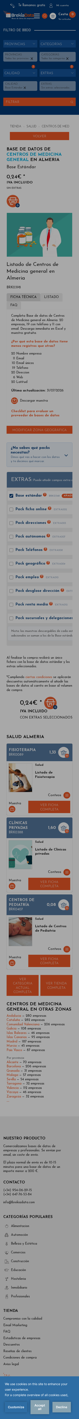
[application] (39, 1397)
